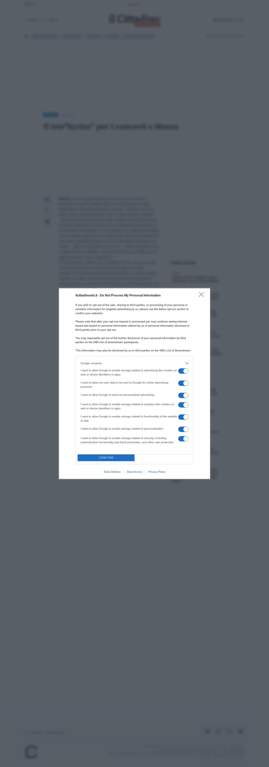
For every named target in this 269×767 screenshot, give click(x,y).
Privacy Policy (156, 471)
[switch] (183, 371)
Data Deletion (112, 471)
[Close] (202, 295)
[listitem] (134, 363)
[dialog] (134, 383)
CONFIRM (106, 457)
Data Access (134, 471)
